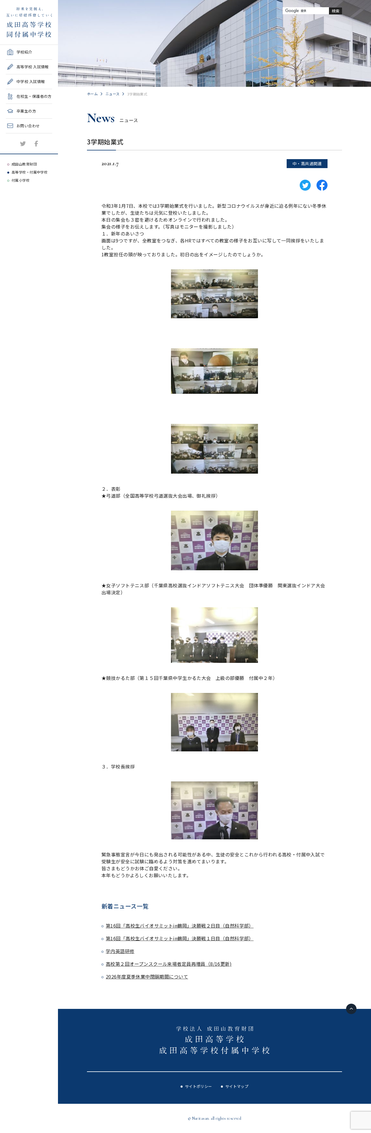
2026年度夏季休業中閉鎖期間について (147, 976)
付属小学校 (21, 180)
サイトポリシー (198, 1086)
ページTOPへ (351, 1009)
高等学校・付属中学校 (30, 172)
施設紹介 (13, 135)
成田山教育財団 (24, 163)
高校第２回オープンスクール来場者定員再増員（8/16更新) (169, 963)
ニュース (113, 93)
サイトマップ (237, 1086)
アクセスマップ (19, 150)
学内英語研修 (120, 951)
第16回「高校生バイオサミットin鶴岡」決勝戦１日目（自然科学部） (180, 938)
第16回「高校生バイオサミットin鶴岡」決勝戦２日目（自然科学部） (180, 925)
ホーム (92, 93)
